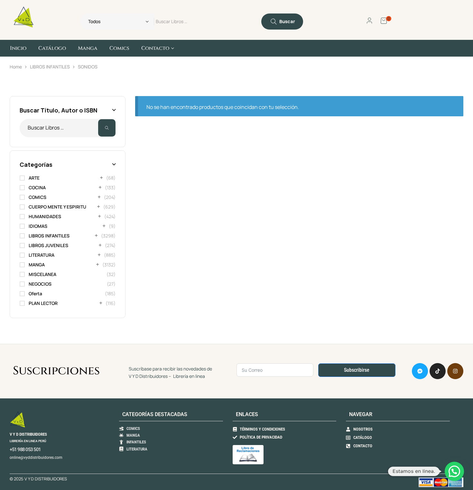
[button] (454, 471)
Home (16, 67)
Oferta (35, 293)
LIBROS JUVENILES (48, 245)
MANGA (37, 265)
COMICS (37, 197)
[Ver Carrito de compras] (383, 20)
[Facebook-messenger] (420, 371)
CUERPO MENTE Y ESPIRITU (57, 207)
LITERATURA (41, 255)
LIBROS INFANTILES (50, 67)
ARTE (34, 178)
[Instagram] (455, 371)
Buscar (107, 128)
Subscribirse (356, 370)
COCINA (37, 187)
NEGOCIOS (40, 284)
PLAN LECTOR (43, 303)
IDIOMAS (38, 226)
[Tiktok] (438, 371)
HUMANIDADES (45, 216)
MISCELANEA (42, 274)
